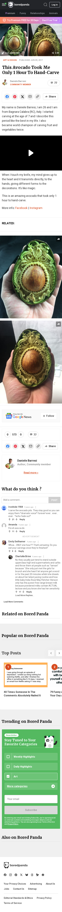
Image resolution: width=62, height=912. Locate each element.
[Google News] (43, 875)
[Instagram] (10, 875)
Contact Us (18, 889)
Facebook (21, 208)
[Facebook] (5, 875)
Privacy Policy (44, 898)
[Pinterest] (16, 875)
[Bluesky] (26, 875)
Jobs (6, 889)
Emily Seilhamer (16, 541)
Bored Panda (16, 865)
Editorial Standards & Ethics (18, 898)
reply (22, 519)
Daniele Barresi (18, 81)
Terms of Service (13, 903)
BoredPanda (18, 5)
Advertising (36, 883)
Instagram (36, 208)
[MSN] (37, 875)
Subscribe (31, 810)
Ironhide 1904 (15, 507)
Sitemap (32, 889)
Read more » (31, 472)
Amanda (12, 524)
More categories (17, 786)
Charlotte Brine (23, 556)
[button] (51, 653)
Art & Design (10, 60)
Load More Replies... (24, 595)
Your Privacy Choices (15, 883)
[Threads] (32, 875)
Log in (55, 5)
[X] (21, 875)
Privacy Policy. (13, 824)
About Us (50, 883)
